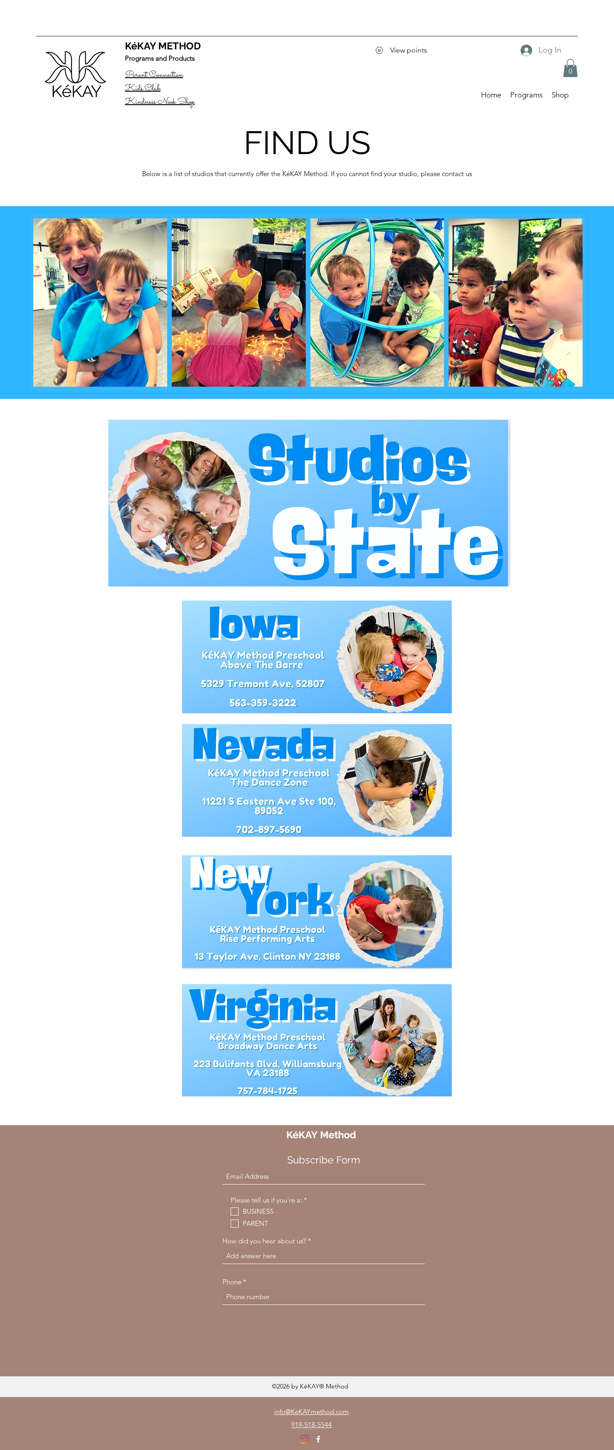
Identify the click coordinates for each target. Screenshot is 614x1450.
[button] (570, 68)
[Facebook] (318, 1439)
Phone (231, 1281)
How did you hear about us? (264, 1241)
